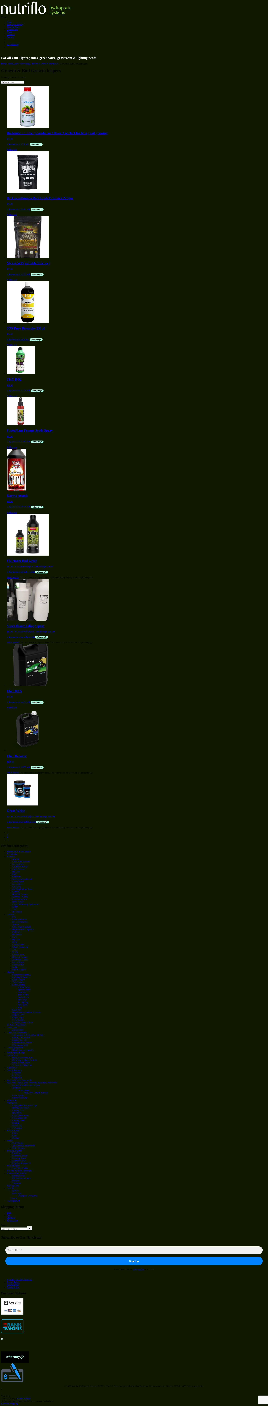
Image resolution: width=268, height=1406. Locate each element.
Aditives (10, 914)
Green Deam (18, 884)
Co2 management (20, 1045)
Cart (8, 1215)
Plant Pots (16, 1153)
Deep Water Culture (21, 1062)
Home (9, 22)
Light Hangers (18, 979)
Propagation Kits (19, 1118)
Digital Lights (18, 1017)
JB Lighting (23, 1002)
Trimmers (16, 1183)
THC (14, 909)
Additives (16, 1088)
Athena (15, 859)
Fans (14, 1135)
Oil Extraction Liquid (21, 1178)
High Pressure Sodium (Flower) (26, 1012)
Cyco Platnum (18, 869)
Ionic (14, 874)
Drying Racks (18, 1176)
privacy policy (138, 1269)
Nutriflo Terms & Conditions (19, 1280)
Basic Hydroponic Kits (22, 1057)
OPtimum (16, 876)
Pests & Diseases (14, 1070)
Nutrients (11, 856)
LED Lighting (18, 985)
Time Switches (18, 982)
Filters (15, 1133)
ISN (14, 917)
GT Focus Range (19, 866)
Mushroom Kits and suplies (19, 851)
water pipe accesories (27, 1196)
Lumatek (22, 992)
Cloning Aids (18, 1110)
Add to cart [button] (12, 149)
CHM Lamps (18, 1020)
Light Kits (16, 1010)
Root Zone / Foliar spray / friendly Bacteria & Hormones (33, 64)
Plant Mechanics (19, 919)
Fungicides (17, 1077)
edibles (15, 1191)
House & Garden (19, 894)
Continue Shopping (9, 1403)
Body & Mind (13, 1186)
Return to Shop (24, 1398)
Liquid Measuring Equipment (25, 904)
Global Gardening (20, 947)
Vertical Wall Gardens (22, 1065)
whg (20, 1007)
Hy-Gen (16, 871)
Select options (13, 577)
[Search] (29, 1228)
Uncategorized (13, 1201)
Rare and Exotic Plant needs (19, 1080)
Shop (9, 1213)
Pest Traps (16, 1075)
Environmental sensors (22, 1042)
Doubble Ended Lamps (22, 1022)
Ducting (15, 1138)
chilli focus (17, 912)
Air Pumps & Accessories (23, 1145)
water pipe (16, 1193)
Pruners (15, 1181)
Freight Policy (13, 1287)
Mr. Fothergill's (13, 1165)
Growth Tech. (18, 954)
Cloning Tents (18, 1120)
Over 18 (10, 1188)
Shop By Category (15, 24)
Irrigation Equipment (21, 1163)
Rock (14, 942)
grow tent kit (17, 1030)
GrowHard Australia (21, 861)
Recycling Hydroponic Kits (24, 1060)
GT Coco (16, 886)
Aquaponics (12, 1067)
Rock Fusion (18, 902)
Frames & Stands (19, 1155)
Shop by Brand (13, 27)
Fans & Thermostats (21, 1037)
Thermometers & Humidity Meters (27, 1035)
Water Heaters (18, 1148)
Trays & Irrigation (14, 1150)
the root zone (23, 1090)
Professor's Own (19, 899)
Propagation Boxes (20, 1115)
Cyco (14, 937)
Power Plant (23, 997)
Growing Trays (19, 1158)
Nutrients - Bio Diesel (22, 879)
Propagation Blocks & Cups (24, 1105)
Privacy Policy (13, 1282)
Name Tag (16, 1125)
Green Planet (18, 881)
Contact (10, 37)
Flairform (16, 932)
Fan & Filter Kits (19, 1040)
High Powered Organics (23, 929)
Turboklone (17, 1128)
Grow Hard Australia (21, 927)
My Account (12, 1220)
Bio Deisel (17, 934)
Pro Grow (22, 1000)
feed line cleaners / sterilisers (19, 1170)
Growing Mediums (15, 1047)
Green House (18, 864)
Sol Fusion (22, 1005)
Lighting (10, 972)
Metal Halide (18, 1015)
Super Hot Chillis (20, 1168)
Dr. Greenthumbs (19, 922)
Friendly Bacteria (19, 1098)
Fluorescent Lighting (21, 974)
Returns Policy (13, 1285)
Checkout (11, 1218)
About (9, 32)
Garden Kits (12, 1055)
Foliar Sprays (18, 1095)
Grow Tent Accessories (17, 1032)
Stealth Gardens (19, 969)
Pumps (10, 1140)
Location (11, 34)
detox (14, 1198)
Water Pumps (18, 1143)
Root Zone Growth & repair (35, 1093)
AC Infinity (12, 854)
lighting (15, 1123)
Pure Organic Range (16, 1052)
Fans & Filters (13, 1130)
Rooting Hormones (20, 1108)
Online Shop (12, 29)
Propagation (12, 1103)
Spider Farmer (24, 990)
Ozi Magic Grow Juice (22, 889)
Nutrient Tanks (18, 1160)
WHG (15, 952)
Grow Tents (12, 1027)
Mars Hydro (23, 995)
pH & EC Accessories (16, 1025)
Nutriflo (15, 892)
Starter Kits (12, 1100)
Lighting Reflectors (20, 977)
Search (4, 1225)
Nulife (15, 907)
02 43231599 (12, 44)
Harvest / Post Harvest (16, 1173)
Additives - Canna (20, 959)
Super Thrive (18, 964)
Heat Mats (16, 1113)
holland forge (24, 987)
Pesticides (16, 1072)
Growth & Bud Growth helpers (26, 1085)
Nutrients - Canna (20, 897)
